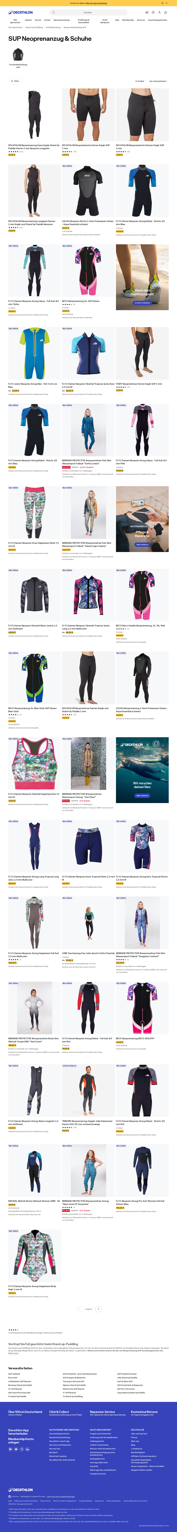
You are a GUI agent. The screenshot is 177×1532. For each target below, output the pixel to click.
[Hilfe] (153, 12)
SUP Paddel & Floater (127, 1374)
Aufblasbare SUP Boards (19, 1381)
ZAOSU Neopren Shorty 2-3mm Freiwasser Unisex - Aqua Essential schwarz (88, 223)
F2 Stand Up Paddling (73, 1396)
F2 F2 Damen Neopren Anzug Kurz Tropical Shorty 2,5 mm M (142, 878)
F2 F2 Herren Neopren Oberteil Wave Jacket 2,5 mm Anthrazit (33, 627)
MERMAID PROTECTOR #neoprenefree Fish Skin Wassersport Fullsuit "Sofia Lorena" (87, 462)
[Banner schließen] (167, 3)
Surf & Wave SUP (125, 1381)
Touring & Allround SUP (73, 1381)
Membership (128, 20)
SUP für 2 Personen (126, 1389)
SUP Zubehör (14, 1374)
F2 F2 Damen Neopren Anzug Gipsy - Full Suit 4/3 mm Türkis (33, 302)
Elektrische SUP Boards (73, 1389)
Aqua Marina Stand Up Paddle (131, 1393)
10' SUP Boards (15, 1389)
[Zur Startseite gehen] (20, 12)
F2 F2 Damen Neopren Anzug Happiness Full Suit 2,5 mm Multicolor (33, 955)
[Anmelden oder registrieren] (159, 12)
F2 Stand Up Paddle (17, 1396)
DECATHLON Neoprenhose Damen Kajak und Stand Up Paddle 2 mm (85, 710)
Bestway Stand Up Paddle (20, 1385)
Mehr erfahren (142, 545)
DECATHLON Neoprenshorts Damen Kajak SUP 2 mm (140, 147)
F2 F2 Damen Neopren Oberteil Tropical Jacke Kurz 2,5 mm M (88, 385)
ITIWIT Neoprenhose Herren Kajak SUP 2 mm (139, 384)
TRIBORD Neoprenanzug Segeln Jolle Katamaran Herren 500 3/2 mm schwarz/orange (87, 1122)
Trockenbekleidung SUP (18, 66)
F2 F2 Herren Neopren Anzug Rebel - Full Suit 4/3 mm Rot (87, 1040)
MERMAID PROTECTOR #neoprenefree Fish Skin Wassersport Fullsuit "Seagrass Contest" (141, 955)
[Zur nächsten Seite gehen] (98, 1309)
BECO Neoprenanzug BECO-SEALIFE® (135, 1038)
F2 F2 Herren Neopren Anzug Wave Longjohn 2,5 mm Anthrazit (33, 1122)
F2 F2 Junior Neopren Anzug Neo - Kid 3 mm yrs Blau (33, 385)
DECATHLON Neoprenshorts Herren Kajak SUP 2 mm (86, 147)
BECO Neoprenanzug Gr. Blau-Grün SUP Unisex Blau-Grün (32, 710)
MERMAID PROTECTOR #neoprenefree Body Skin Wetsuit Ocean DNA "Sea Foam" (33, 1040)
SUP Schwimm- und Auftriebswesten (80, 1374)
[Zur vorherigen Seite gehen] (79, 1309)
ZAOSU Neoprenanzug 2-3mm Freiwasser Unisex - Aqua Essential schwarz (142, 710)
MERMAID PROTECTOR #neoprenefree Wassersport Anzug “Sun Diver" (82, 795)
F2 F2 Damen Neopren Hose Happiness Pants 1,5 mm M (33, 544)
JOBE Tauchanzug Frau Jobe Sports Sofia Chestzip (88, 953)
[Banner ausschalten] (162, 3)
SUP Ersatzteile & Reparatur (130, 1385)
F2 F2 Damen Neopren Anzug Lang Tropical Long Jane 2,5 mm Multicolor (33, 878)
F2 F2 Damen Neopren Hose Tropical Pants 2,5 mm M (88, 878)
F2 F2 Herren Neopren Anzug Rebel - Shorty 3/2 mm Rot (140, 1122)
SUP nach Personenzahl (19, 1393)
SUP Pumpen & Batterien (74, 1378)
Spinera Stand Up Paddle (74, 1385)
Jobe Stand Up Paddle (127, 1378)
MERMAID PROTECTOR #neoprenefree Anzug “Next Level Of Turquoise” (85, 1202)
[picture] (34, 114)
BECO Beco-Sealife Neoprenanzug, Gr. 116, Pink (140, 625)
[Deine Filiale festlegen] (147, 12)
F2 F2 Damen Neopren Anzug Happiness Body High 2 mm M (32, 1288)
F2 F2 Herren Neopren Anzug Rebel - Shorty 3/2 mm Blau (140, 223)
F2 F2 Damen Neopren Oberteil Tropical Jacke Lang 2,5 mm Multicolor (86, 627)
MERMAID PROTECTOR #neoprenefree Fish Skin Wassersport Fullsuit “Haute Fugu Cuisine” (87, 544)
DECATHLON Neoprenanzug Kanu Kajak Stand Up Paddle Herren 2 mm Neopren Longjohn (34, 147)
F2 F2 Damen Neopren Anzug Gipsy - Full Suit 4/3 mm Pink (141, 462)
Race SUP (12, 1378)
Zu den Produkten (142, 303)
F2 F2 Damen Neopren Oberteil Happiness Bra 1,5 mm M (34, 795)
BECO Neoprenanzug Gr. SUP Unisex (81, 301)
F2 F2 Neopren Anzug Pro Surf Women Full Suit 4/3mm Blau (140, 1202)
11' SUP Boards (69, 1393)
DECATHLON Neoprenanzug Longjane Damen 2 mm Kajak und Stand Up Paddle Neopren (32, 223)
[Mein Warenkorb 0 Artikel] (165, 12)
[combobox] (159, 81)
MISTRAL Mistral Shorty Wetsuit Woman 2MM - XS (34, 1201)
